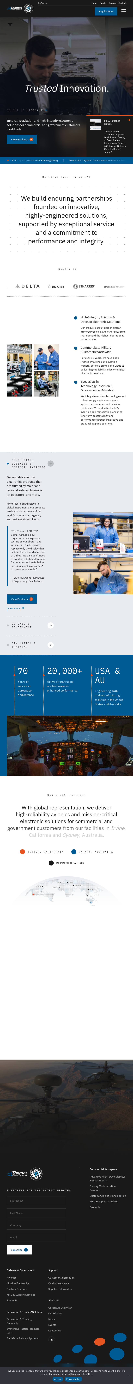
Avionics (12, 1277)
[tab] (61, 1051)
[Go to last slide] (115, 946)
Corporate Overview (60, 1307)
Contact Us (54, 1330)
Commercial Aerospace (103, 1169)
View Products (19, 139)
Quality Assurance (59, 1283)
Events (103, 3)
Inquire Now (106, 11)
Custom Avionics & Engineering (108, 1195)
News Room (11, 987)
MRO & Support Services (104, 1201)
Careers (112, 3)
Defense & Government (20, 1270)
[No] (129, 1375)
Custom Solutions (17, 1289)
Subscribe (17, 1249)
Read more (13, 1052)
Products (95, 1207)
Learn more (13, 608)
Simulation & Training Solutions (46, 995)
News (94, 3)
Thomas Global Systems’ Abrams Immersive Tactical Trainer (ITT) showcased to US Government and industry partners (52, 1019)
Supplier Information (60, 1289)
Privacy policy (73, 1379)
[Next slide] (123, 946)
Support (53, 1270)
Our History (55, 1313)
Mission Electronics (18, 1283)
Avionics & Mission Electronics (13, 995)
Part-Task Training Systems (23, 1338)
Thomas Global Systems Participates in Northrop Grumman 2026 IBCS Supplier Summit (83, 1019)
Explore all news (16, 948)
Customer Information (61, 1277)
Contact (122, 3)
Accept (58, 1379)
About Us (53, 1300)
